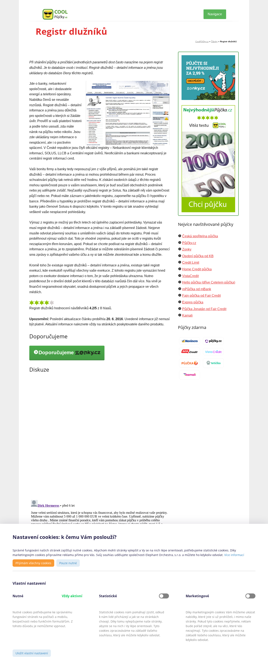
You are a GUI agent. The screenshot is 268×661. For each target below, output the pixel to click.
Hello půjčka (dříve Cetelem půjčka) (208, 282)
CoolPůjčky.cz (202, 41)
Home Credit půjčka (197, 269)
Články (214, 41)
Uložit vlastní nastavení (31, 653)
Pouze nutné (68, 563)
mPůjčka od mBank (196, 289)
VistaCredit (190, 276)
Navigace (215, 14)
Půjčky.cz (189, 243)
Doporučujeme (57, 352)
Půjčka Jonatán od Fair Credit (204, 309)
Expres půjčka (192, 302)
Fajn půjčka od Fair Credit (201, 295)
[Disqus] (99, 436)
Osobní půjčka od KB (198, 256)
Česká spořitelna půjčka (200, 236)
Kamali (187, 315)
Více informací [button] (234, 555)
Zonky (186, 249)
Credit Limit (190, 262)
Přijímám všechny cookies (33, 563)
